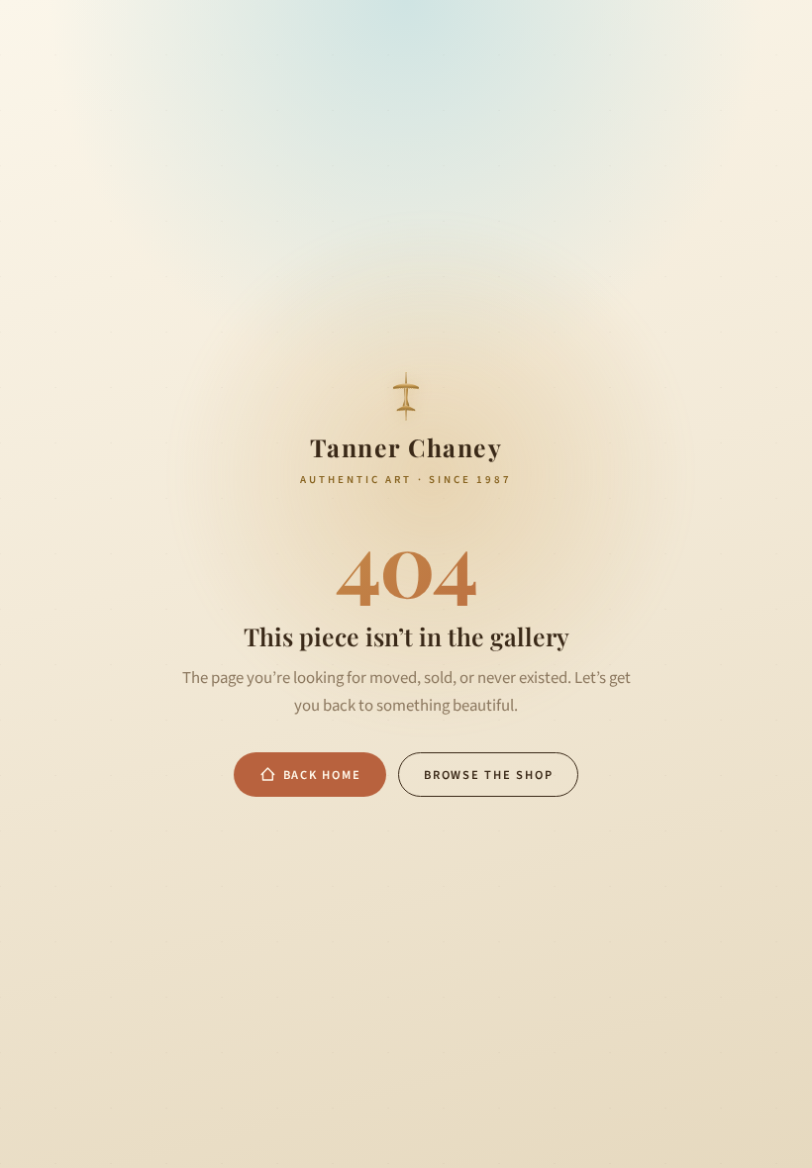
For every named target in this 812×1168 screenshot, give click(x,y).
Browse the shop (488, 775)
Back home (322, 775)
